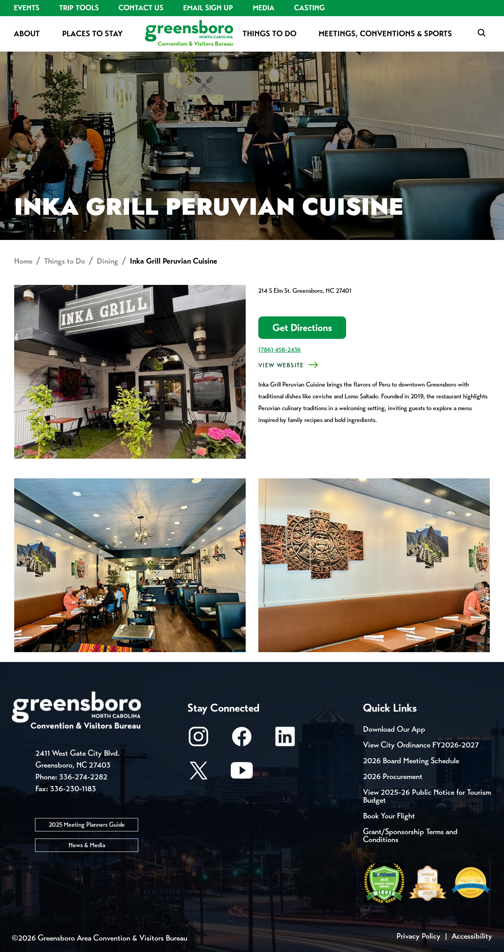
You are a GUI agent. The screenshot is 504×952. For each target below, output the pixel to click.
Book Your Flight (389, 816)
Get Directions (302, 328)
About (27, 34)
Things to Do (269, 34)
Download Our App (394, 729)
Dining (107, 261)
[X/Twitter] (198, 774)
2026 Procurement (392, 776)
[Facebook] (242, 740)
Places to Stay (92, 34)
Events (26, 8)
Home (23, 261)
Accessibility (472, 936)
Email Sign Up (208, 8)
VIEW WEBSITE (281, 365)
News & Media (87, 845)
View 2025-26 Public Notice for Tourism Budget (427, 796)
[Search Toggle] (481, 33)
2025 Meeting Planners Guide (87, 824)
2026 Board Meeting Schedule (411, 761)
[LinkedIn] (285, 740)
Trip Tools (79, 8)
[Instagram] (198, 740)
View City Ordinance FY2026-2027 (421, 745)
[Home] (189, 33)
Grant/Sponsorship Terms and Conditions (410, 835)
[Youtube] (242, 774)
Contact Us (141, 8)
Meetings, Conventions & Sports (385, 34)
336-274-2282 (83, 777)
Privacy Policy (419, 936)
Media (263, 8)
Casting (309, 8)
